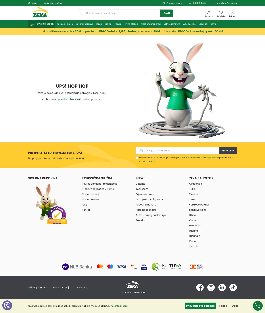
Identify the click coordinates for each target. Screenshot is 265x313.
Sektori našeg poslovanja (151, 215)
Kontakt (87, 210)
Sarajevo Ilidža (197, 210)
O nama (32, 3)
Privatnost (82, 287)
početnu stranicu (68, 99)
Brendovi (141, 220)
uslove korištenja (147, 161)
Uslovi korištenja (61, 287)
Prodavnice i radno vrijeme (98, 189)
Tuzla (192, 189)
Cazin (192, 220)
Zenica (193, 199)
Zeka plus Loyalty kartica (150, 199)
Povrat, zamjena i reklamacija (99, 184)
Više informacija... (119, 305)
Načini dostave (91, 199)
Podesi (223, 306)
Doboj (192, 241)
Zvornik (193, 246)
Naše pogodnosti (146, 210)
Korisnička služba (53, 3)
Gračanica (195, 184)
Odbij (235, 306)
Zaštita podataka (37, 287)
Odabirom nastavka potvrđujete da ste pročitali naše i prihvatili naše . (185, 159)
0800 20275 (199, 3)
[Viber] (7, 309)
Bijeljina (193, 231)
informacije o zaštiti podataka (204, 157)
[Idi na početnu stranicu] (39, 13)
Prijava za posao (145, 194)
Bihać (192, 215)
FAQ (84, 204)
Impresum (142, 189)
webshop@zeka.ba (227, 3)
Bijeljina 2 (194, 236)
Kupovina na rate (146, 204)
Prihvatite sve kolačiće (200, 306)
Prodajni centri (174, 3)
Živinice (193, 194)
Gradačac (195, 225)
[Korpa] (258, 306)
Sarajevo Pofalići (199, 204)
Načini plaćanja (91, 194)
